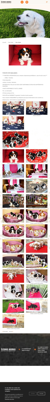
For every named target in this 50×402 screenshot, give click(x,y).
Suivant (10, 331)
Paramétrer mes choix (9, 399)
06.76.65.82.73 (21, 99)
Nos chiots (14, 73)
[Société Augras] (47, 2)
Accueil (4, 42)
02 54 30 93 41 (13, 99)
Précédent (5, 331)
